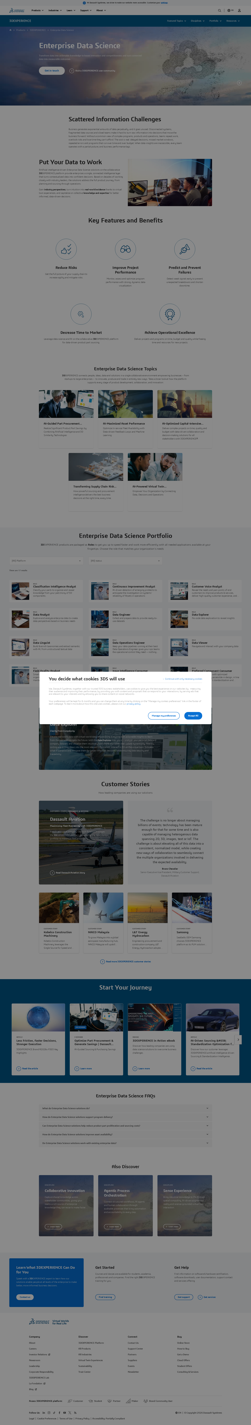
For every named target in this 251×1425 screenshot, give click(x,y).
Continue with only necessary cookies (183, 679)
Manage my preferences (164, 716)
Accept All (193, 716)
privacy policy (133, 704)
